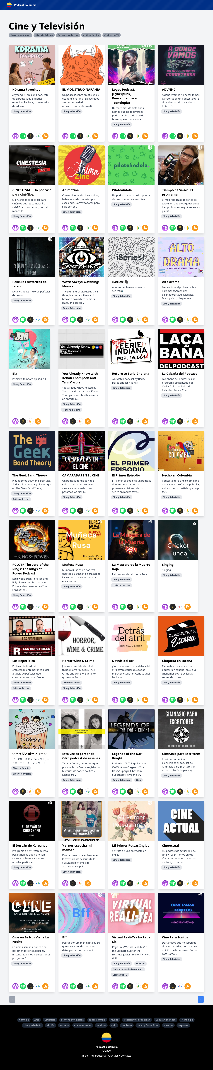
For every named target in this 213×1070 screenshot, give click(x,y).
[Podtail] (30, 136)
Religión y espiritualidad (137, 1019)
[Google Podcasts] (38, 136)
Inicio (85, 1055)
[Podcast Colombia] (106, 1038)
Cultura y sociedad (166, 1019)
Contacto (126, 1055)
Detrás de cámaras (20, 35)
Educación (50, 1019)
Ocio (113, 1025)
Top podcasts (98, 1055)
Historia (64, 1025)
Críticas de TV (111, 35)
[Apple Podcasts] (15, 136)
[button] (204, 5)
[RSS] (45, 136)
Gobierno (127, 1025)
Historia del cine (44, 35)
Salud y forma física (147, 1025)
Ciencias (168, 1025)
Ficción (50, 1025)
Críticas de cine (91, 35)
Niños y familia (97, 1019)
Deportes (183, 1025)
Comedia (24, 1019)
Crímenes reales (82, 1025)
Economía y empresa (72, 1019)
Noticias (101, 1025)
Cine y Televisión (32, 1025)
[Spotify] (23, 136)
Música (114, 1019)
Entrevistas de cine (68, 35)
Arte (36, 1019)
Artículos (113, 1055)
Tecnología (187, 1019)
